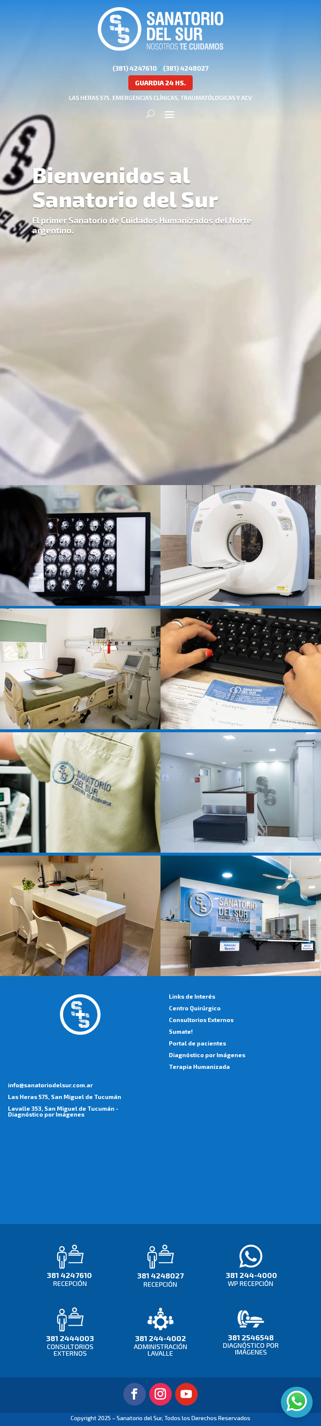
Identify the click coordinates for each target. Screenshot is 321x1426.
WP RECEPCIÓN (250, 1283)
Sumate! (181, 1031)
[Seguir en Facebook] (134, 1394)
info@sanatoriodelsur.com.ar (50, 1085)
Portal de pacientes (197, 1043)
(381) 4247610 (134, 68)
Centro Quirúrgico (195, 1008)
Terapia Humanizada (199, 1066)
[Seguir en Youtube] (186, 1394)
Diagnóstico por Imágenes (207, 1054)
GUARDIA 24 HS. (160, 83)
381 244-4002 (160, 1338)
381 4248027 (160, 1275)
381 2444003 (70, 1338)
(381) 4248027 (186, 68)
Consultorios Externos (201, 1019)
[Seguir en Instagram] (160, 1394)
